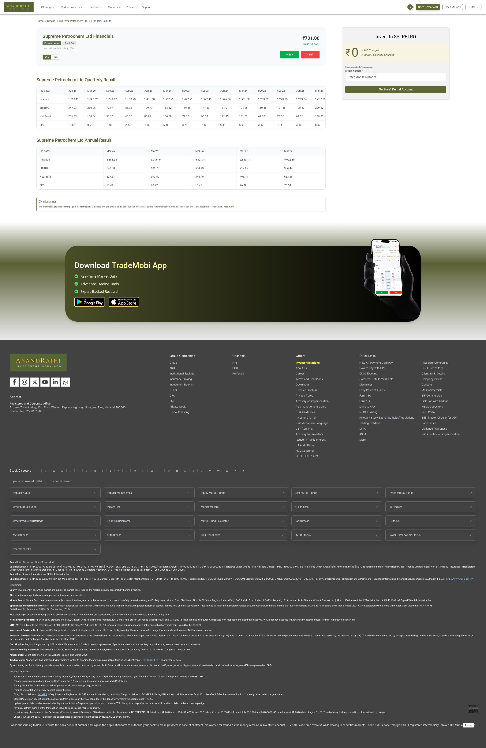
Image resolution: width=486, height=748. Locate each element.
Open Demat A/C (428, 7)
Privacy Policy (304, 395)
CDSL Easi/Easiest (307, 456)
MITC (362, 428)
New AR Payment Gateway (376, 362)
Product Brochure (307, 390)
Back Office (429, 423)
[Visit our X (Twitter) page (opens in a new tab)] (34, 382)
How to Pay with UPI (372, 368)
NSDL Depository (432, 406)
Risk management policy (311, 406)
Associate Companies (435, 362)
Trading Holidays (369, 423)
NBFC (173, 390)
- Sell (310, 54)
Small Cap (69, 43)
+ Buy (289, 54)
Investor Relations (308, 362)
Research (131, 7)
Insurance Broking (181, 379)
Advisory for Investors (309, 434)
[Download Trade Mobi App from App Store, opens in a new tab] (124, 302)
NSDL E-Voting (368, 412)
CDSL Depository (432, 368)
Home (39, 20)
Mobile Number (354, 71)
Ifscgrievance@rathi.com (357, 578)
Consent (427, 384)
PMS (172, 401)
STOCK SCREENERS (152, 660)
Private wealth (178, 406)
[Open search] (410, 7)
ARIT (172, 368)
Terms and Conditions (309, 379)
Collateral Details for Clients (376, 379)
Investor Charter (306, 417)
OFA (172, 395)
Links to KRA (367, 406)
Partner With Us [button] (70, 7)
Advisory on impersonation (312, 401)
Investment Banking (182, 384)
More (362, 439)
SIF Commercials (432, 395)
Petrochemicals (51, 43)
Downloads (302, 384)
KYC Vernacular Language (312, 423)
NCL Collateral (305, 450)
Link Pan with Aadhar (435, 401)
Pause (468, 725)
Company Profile (432, 379)
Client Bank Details (433, 373)
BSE (47, 57)
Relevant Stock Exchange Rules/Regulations (386, 417)
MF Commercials (432, 390)
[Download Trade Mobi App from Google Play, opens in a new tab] (89, 302)
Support (146, 7)
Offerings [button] (46, 7)
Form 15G (365, 395)
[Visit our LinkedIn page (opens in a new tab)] (55, 382)
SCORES (42, 694)
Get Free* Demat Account (396, 89)
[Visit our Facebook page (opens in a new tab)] (14, 382)
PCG (235, 368)
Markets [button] (113, 7)
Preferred (238, 373)
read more (229, 207)
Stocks (51, 20)
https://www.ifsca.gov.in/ (459, 578)
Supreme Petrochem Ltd (73, 20)
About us (301, 368)
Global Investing (179, 412)
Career (300, 373)
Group (173, 362)
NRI (234, 362)
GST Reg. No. (304, 428)
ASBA (362, 434)
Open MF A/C (453, 7)
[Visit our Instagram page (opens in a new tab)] (24, 382)
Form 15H (365, 401)
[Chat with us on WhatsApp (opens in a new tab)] (65, 382)
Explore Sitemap (60, 481)
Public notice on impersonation (441, 434)
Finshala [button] (94, 7)
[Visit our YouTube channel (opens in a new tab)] (45, 382)
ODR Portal (428, 412)
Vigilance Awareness (434, 428)
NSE (56, 57)
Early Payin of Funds (372, 390)
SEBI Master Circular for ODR (440, 417)
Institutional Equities (182, 373)
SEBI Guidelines (305, 412)
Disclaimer (365, 384)
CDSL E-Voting (368, 373)
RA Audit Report (306, 445)
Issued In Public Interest (311, 439)
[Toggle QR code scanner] (473, 709)
